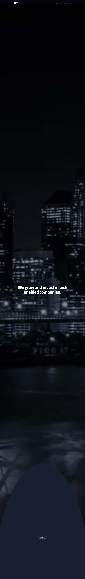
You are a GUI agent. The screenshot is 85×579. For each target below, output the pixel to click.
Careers (65, 3)
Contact (70, 3)
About (57, 3)
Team (61, 3)
